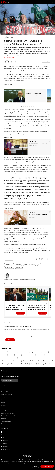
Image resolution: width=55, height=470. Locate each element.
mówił (45, 248)
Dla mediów (4, 424)
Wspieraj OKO (4, 392)
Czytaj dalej (20, 313)
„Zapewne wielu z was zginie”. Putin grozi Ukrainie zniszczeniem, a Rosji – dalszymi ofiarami (15, 307)
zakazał (17, 109)
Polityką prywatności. (21, 461)
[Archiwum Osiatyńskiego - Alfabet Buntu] (28, 455)
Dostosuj (35, 466)
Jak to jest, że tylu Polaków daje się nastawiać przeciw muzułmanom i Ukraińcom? (36, 307)
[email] (46, 259)
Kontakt (3, 400)
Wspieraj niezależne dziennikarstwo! (10, 376)
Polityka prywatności (6, 421)
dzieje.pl (31, 162)
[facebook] (39, 259)
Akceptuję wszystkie (47, 466)
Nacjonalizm (31, 303)
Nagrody (3, 397)
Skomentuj (45, 61)
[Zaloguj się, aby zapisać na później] (24, 303)
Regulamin (3, 418)
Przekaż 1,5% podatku (6, 394)
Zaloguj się (9, 339)
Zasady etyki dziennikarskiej (8, 416)
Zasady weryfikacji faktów (7, 413)
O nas (2, 389)
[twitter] (42, 259)
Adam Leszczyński (15, 276)
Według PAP (42, 68)
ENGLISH (3, 405)
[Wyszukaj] (52, 2)
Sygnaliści (3, 402)
